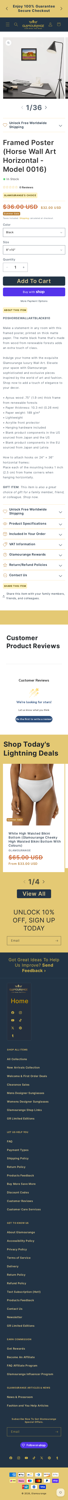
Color (7, 224)
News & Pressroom (20, 1397)
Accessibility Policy (20, 1240)
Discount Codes (18, 1192)
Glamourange (38, 1493)
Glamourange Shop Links (24, 1110)
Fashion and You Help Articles (27, 1405)
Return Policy (16, 1167)
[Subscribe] (56, 940)
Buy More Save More (21, 1184)
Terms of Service (19, 1257)
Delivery (12, 1266)
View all (34, 893)
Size (6, 242)
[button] (7, 24)
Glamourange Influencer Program (30, 1374)
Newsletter (14, 1317)
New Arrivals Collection (23, 1067)
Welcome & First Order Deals (27, 1076)
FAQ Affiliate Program (22, 1365)
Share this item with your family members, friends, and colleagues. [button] (35, 596)
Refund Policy (16, 1283)
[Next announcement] (61, 8)
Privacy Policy (17, 1249)
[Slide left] (22, 107)
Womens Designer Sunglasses (28, 1101)
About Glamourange (21, 1232)
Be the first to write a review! (34, 719)
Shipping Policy (18, 1158)
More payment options (34, 301)
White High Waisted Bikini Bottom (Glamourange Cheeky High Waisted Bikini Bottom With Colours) (35, 839)
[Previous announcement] (7, 8)
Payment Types (18, 1150)
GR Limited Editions (21, 1118)
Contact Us (14, 1308)
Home (20, 1001)
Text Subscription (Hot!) (24, 1292)
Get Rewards (16, 1348)
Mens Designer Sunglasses (25, 1093)
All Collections (17, 1059)
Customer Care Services (24, 1209)
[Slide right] (46, 107)
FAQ (10, 1141)
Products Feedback (20, 1175)
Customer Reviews (20, 1201)
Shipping (24, 218)
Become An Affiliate (21, 1357)
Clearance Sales (18, 1084)
